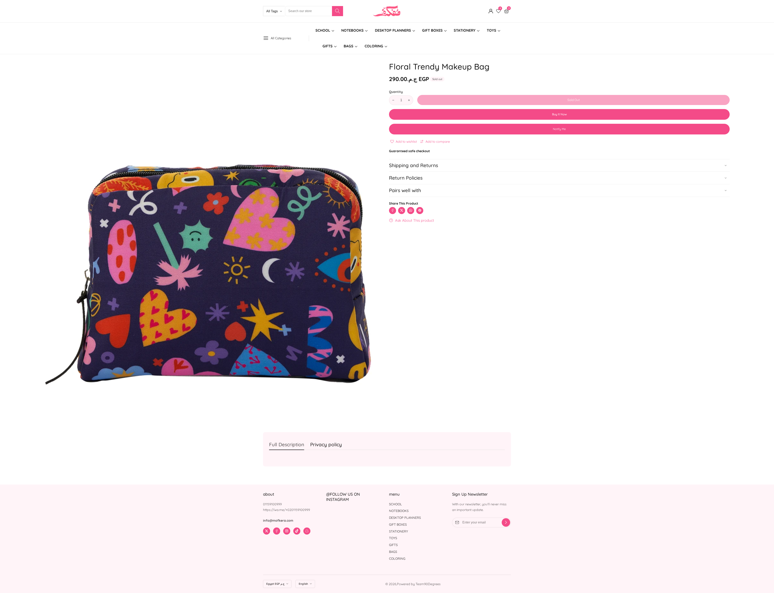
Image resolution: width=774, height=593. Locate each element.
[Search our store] (337, 11)
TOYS (491, 30)
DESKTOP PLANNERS (393, 30)
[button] (559, 190)
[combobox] (314, 11)
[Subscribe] (506, 522)
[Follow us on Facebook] (392, 210)
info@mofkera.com (278, 520)
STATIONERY (464, 30)
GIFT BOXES (432, 30)
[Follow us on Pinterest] (419, 210)
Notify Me (559, 129)
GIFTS (327, 46)
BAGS (348, 46)
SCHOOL (322, 30)
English (304, 583)
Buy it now (559, 114)
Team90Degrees (428, 584)
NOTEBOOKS (352, 30)
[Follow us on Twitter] (401, 210)
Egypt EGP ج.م (275, 583)
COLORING (374, 46)
